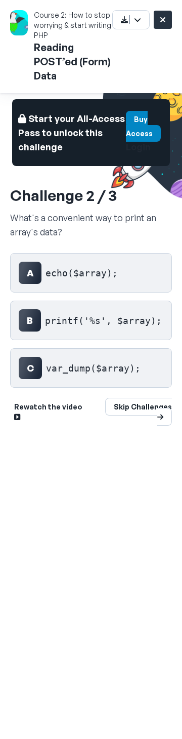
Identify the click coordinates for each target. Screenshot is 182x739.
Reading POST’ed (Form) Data (72, 61)
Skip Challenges (143, 406)
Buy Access (139, 126)
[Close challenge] (163, 20)
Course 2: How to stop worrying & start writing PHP (72, 25)
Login (138, 146)
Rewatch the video (48, 406)
